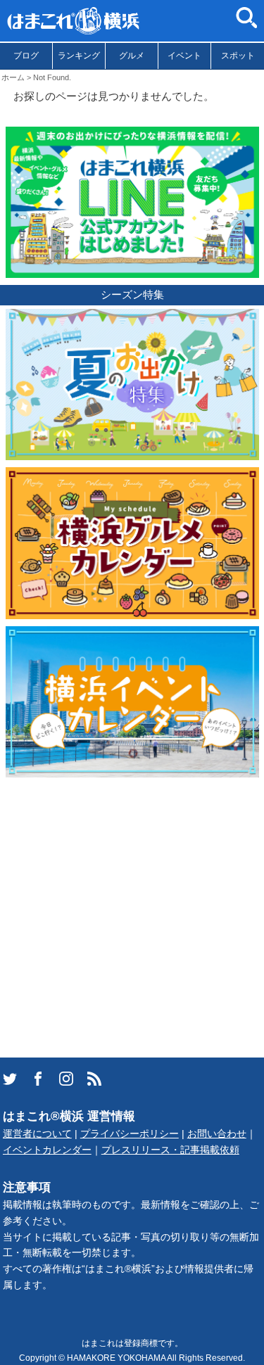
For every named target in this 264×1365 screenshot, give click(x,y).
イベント (184, 56)
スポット (238, 56)
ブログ (26, 56)
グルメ (131, 56)
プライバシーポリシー (129, 1134)
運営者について (37, 1134)
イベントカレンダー (47, 1150)
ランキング (79, 56)
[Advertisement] (132, 916)
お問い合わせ (216, 1134)
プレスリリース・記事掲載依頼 (170, 1150)
